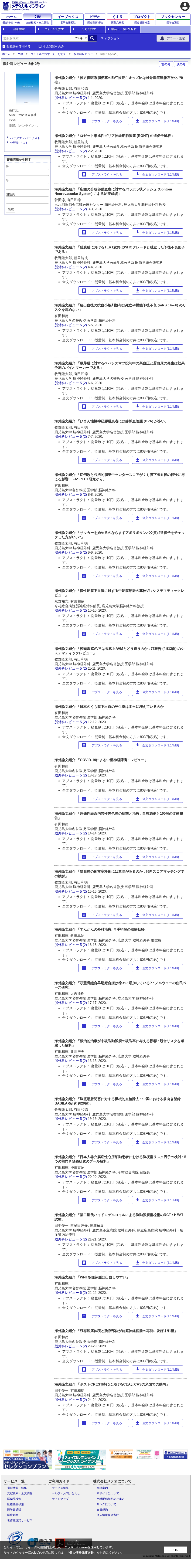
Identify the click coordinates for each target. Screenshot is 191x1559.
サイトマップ (60, 1499)
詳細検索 (19, 29)
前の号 (166, 64)
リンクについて (106, 1504)
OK (176, 1550)
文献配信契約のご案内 (111, 1499)
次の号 (181, 64)
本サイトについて (108, 1493)
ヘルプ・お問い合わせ (66, 1493)
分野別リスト (19, 143)
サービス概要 (60, 1488)
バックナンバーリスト (25, 138)
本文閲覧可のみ (53, 46)
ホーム (6, 54)
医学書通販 (14, 1509)
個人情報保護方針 (108, 1515)
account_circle (185, 6)
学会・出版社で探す (123, 29)
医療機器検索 (15, 1504)
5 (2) (84, 98)
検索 (11, 209)
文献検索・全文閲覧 (19, 1493)
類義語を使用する (19, 46)
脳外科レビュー (83, 54)
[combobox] (37, 38)
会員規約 (102, 1509)
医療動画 (12, 1515)
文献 (20, 54)
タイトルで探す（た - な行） (48, 54)
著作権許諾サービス (19, 1520)
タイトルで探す (54, 29)
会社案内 (102, 1488)
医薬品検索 (14, 1499)
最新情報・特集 (17, 1488)
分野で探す (89, 29)
